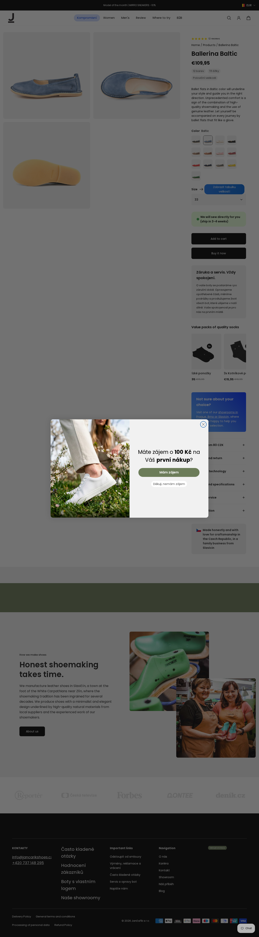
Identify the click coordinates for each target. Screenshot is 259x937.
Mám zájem (169, 472)
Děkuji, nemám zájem (169, 484)
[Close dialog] (203, 424)
